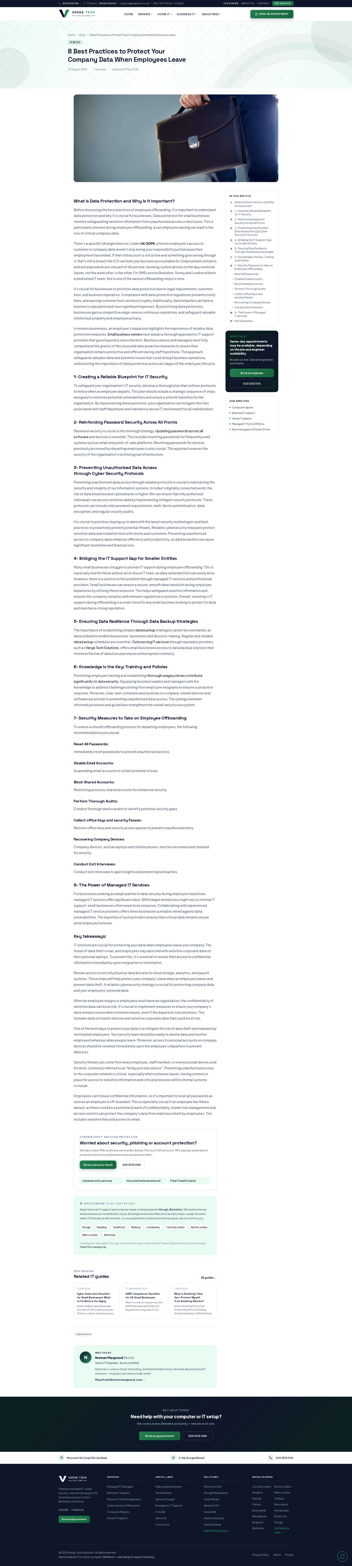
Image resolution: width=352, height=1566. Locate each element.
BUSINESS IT (187, 14)
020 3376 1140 (71, 3)
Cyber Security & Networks (123, 1505)
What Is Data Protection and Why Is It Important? (252, 203)
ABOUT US (247, 3)
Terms (277, 1554)
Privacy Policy (260, 1554)
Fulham (256, 1504)
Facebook (78, 1509)
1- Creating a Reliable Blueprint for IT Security (251, 212)
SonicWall (210, 1511)
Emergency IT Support (168, 1505)
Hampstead (281, 1510)
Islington (257, 1492)
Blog (82, 34)
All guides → (209, 1277)
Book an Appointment (74, 1519)
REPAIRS (145, 14)
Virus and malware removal (143, 1180)
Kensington (281, 1504)
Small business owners (124, 334)
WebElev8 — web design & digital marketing (128, 1556)
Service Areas (163, 1492)
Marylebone (259, 1516)
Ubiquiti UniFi (211, 1505)
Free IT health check (183, 1180)
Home (71, 34)
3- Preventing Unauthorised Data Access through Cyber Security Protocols (249, 231)
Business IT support (243, 412)
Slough (86, 1227)
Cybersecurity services (97, 1180)
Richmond (280, 1516)
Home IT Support (117, 1518)
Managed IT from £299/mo (248, 423)
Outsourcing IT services (150, 642)
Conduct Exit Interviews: (248, 307)
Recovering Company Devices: (252, 302)
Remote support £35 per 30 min (251, 429)
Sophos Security (214, 1518)
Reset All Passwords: (246, 274)
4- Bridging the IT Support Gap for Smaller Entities (251, 241)
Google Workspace (216, 1492)
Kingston (257, 1522)
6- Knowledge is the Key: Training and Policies (252, 258)
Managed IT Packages (120, 1486)
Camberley (153, 1227)
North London (199, 1227)
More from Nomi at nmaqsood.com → (120, 1379)
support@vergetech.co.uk (134, 3)
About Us (160, 1518)
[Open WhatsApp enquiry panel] (342, 1556)
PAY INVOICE (283, 3)
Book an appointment (159, 1435)
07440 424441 (107, 3)
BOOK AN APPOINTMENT (274, 14)
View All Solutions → (217, 1530)
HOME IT (164, 14)
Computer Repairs (118, 1511)
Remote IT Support (118, 1492)
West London (90, 1234)
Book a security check (98, 1164)
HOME (128, 14)
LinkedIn (64, 1509)
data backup (145, 630)
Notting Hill (259, 1510)
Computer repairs (242, 407)
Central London (175, 1227)
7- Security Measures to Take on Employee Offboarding (252, 267)
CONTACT (263, 3)
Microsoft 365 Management (124, 1499)
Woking (135, 1227)
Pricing (289, 1554)
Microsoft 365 (212, 1486)
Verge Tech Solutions (102, 648)
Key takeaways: (242, 320)
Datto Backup (212, 1524)
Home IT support (242, 418)
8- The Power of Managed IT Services (248, 314)
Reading (102, 1227)
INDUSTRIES (211, 14)
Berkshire (109, 1234)
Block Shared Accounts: (248, 283)
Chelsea (279, 1498)
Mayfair (256, 1498)
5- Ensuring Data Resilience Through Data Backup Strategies (252, 250)
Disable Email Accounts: (248, 278)
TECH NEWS (231, 3)
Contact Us (162, 1524)
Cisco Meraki (211, 1499)
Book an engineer (252, 373)
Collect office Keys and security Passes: (248, 295)
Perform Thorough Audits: (250, 288)
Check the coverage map (93, 1247)
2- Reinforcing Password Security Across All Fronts (248, 220)
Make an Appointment (168, 1486)
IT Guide (160, 1511)
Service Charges (165, 1499)
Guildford (119, 1227)
